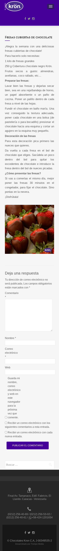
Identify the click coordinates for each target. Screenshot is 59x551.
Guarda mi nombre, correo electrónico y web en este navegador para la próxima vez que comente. (14, 398)
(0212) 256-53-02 (40, 514)
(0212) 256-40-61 (16, 517)
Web (7, 367)
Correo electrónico (11, 352)
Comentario (12, 295)
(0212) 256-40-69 (18, 514)
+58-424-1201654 (42, 517)
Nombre (10, 338)
